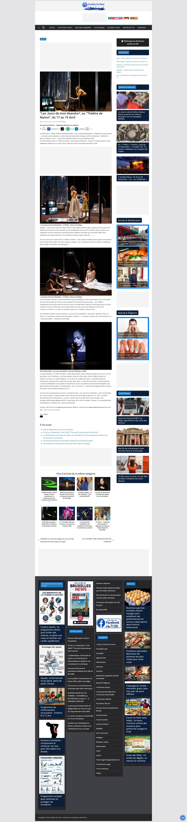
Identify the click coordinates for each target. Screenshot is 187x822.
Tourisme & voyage (103, 764)
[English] (119, 18)
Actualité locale (101, 649)
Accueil (52, 28)
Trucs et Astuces (102, 769)
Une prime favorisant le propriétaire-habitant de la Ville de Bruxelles (68, 441)
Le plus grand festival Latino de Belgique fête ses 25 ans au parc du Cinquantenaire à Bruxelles (79, 709)
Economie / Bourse (103, 703)
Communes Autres (103, 687)
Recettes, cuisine (102, 742)
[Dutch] (116, 18)
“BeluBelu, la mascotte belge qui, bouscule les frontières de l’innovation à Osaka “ (57, 540)
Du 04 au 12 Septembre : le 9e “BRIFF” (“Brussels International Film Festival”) (70, 432)
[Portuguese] (133, 18)
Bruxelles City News (55, 817)
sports (98, 755)
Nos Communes (102, 733)
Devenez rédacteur (103, 583)
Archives (43, 39)
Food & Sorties (101, 715)
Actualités (100, 653)
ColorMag (74, 817)
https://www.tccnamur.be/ (52, 410)
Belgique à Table (114, 28)
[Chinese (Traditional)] (113, 18)
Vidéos (98, 773)
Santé (98, 751)
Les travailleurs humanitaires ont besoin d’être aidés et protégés (66, 443)
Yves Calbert (44, 122)
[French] (123, 18)
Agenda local (101, 658)
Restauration (101, 746)
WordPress (83, 817)
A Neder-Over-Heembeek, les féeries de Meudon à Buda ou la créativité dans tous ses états (79, 726)
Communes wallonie (103, 699)
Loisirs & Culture (102, 724)
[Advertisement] (94, 17)
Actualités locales (65, 28)
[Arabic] (110, 18)
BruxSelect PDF (128, 28)
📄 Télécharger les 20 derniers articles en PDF (132, 42)
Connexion (142, 28)
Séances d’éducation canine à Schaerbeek (58, 429)
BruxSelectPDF (101, 610)
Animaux (99, 667)
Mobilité (99, 729)
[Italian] (129, 18)
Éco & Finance (99, 28)
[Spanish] (136, 18)
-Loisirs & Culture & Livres (105, 644)
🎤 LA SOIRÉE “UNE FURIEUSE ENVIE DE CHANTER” (96, 540)
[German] (126, 18)
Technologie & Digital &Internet (107, 760)
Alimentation (101, 662)
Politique (99, 737)
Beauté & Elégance (103, 683)
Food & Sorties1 (102, 720)
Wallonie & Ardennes (83, 28)
